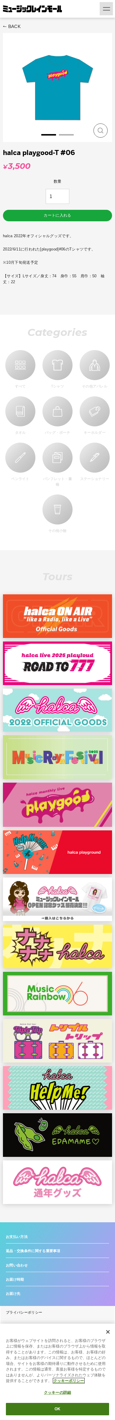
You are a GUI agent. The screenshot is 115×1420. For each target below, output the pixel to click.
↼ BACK (12, 26)
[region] (57, 1372)
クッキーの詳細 (57, 1392)
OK (57, 1409)
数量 (58, 181)
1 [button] (48, 135)
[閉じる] (107, 1331)
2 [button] (66, 135)
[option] (57, 87)
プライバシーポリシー (24, 1312)
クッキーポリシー (68, 1380)
